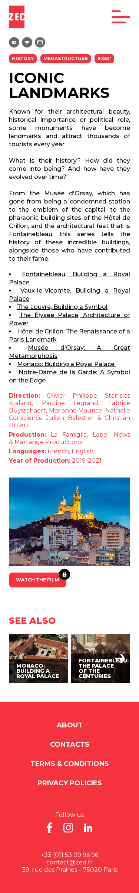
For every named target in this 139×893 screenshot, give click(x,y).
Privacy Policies (69, 783)
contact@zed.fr (69, 862)
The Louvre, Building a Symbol (62, 306)
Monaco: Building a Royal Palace (66, 364)
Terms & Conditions (69, 764)
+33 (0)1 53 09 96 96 (69, 854)
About (70, 725)
